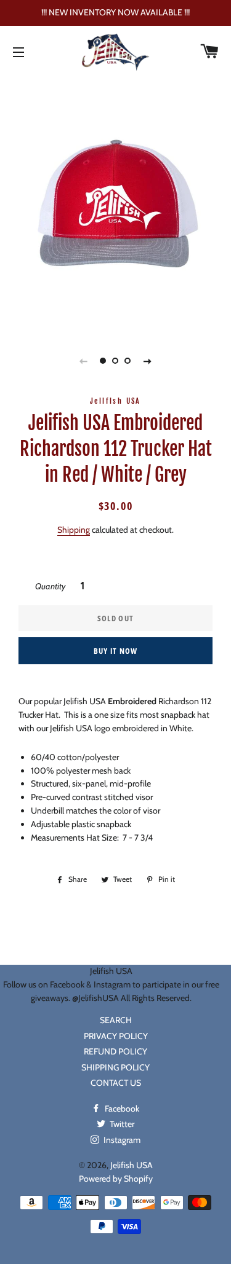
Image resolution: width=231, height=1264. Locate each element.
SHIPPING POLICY (115, 1067)
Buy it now (116, 650)
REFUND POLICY (115, 1051)
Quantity (50, 586)
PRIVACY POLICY (116, 1036)
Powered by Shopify (116, 1178)
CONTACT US (116, 1082)
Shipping (73, 529)
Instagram (121, 1139)
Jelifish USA (131, 1165)
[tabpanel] (115, 203)
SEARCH (116, 1020)
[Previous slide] (83, 360)
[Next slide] (147, 360)
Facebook (121, 1108)
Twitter (121, 1123)
